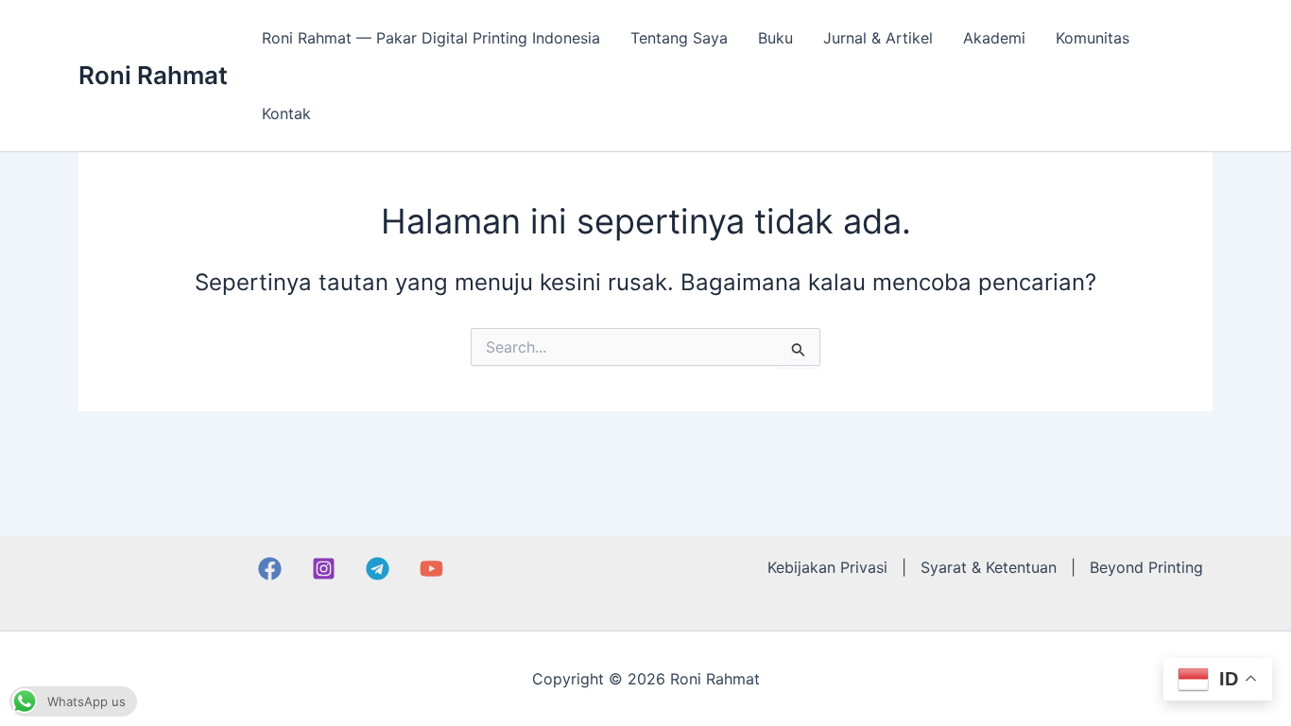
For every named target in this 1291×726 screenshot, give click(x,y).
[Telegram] (377, 568)
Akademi (994, 37)
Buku (775, 37)
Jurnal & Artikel (878, 37)
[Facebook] (270, 568)
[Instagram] (324, 568)
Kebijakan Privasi (827, 567)
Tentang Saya (679, 37)
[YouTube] (431, 568)
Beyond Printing (1146, 567)
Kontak (286, 113)
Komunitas (1092, 37)
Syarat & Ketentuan (989, 567)
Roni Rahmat (153, 75)
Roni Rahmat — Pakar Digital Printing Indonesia (431, 37)
